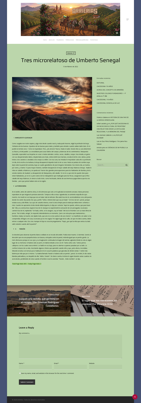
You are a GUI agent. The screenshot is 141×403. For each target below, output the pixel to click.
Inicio (45, 40)
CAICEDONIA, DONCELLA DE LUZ (108, 103)
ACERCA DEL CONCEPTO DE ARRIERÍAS (110, 90)
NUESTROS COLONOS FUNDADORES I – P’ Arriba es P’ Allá (111, 94)
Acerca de (52, 40)
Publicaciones (70, 40)
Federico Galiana (102, 117)
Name (21, 363)
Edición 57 (71, 53)
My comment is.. (24, 333)
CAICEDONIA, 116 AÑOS (105, 100)
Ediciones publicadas (82, 40)
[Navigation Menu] (127, 19)
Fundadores (60, 40)
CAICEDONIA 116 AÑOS (105, 86)
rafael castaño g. (102, 124)
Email (56, 363)
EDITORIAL (100, 83)
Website (91, 363)
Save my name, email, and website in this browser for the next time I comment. (47, 373)
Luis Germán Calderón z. (105, 135)
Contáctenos (94, 40)
